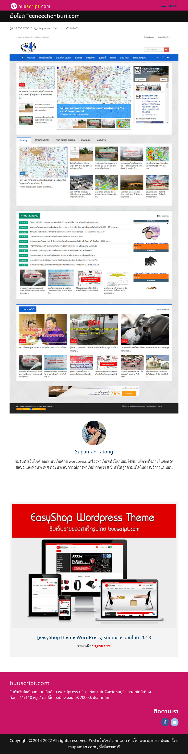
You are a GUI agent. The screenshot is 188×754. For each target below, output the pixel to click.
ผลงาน (75, 28)
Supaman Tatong (50, 28)
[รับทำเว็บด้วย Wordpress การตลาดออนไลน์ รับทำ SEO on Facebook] (165, 722)
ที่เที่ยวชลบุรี (109, 747)
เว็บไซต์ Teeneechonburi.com (45, 16)
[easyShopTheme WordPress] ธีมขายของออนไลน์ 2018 (94, 637)
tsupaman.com (82, 747)
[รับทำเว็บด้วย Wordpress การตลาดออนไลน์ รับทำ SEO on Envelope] (174, 722)
